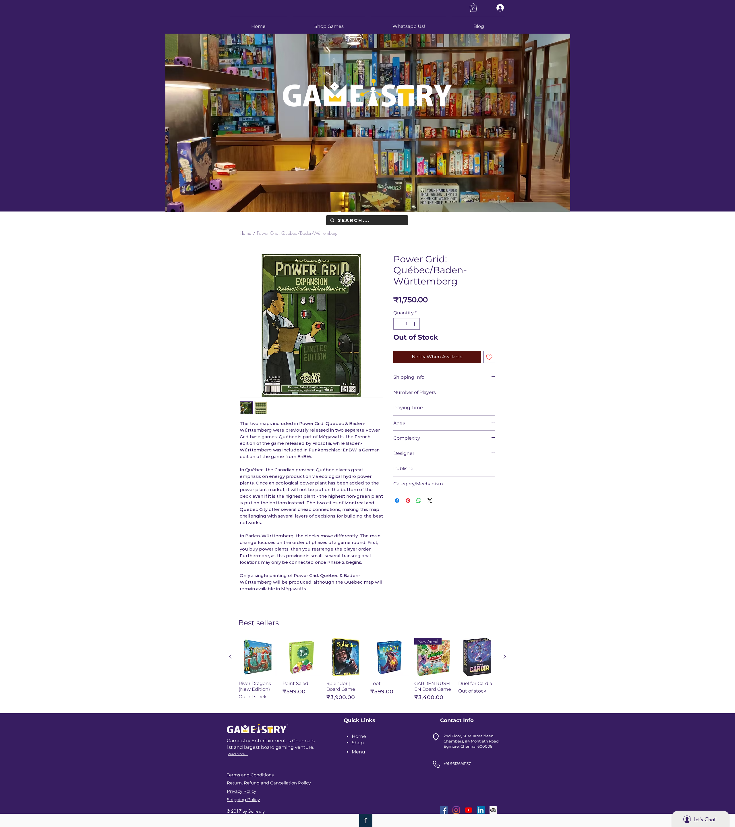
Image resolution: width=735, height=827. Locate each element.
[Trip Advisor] (493, 810)
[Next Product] (504, 656)
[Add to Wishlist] (489, 357)
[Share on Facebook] (397, 500)
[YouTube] (468, 810)
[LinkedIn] (481, 810)
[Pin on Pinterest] (408, 500)
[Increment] (415, 323)
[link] (473, 7)
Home (245, 233)
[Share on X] (429, 500)
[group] (367, 672)
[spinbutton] (406, 323)
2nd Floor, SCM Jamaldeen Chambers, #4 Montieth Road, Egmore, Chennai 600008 (472, 741)
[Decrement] (398, 323)
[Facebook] (444, 810)
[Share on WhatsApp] (418, 500)
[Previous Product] (230, 656)
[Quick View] (258, 657)
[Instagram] (456, 810)
